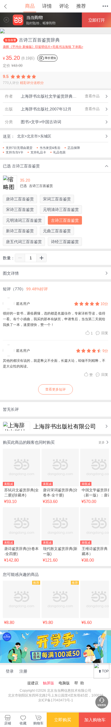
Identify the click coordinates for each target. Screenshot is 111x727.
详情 (47, 6)
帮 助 (79, 683)
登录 (10, 671)
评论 (64, 6)
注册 (23, 671)
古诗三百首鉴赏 (65, 220)
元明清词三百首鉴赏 (24, 220)
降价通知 (50, 57)
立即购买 (62, 719)
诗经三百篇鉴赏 (65, 241)
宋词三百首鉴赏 (57, 199)
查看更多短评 (55, 389)
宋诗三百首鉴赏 (20, 209)
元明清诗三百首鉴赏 (61, 209)
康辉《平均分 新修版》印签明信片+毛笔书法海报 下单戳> (43, 46)
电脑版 (64, 683)
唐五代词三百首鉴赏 (24, 241)
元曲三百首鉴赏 (57, 231)
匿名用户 (23, 304)
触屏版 (48, 683)
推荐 (81, 6)
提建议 (32, 683)
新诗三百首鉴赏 (20, 231)
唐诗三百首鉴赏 (20, 199)
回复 (104, 333)
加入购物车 (95, 719)
